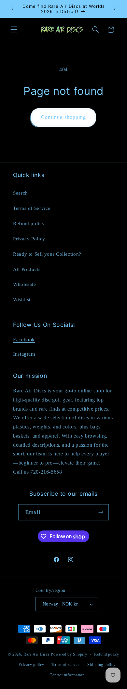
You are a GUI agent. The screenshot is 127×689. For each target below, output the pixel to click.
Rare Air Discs (36, 654)
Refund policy (29, 223)
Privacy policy (31, 665)
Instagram (24, 354)
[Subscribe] (100, 512)
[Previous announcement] (12, 9)
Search (20, 193)
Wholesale (24, 284)
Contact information (67, 675)
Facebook (24, 339)
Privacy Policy (29, 238)
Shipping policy (101, 665)
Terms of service (65, 665)
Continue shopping (63, 117)
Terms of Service (31, 208)
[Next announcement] (114, 9)
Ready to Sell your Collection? (47, 254)
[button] (13, 29)
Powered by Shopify (69, 654)
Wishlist (22, 299)
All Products (27, 269)
